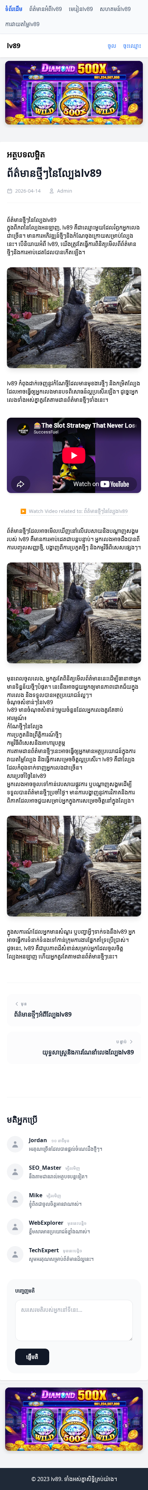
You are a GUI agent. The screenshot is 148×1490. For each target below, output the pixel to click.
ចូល (112, 46)
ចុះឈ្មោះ (132, 46)
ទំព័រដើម (13, 9)
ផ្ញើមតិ (32, 1357)
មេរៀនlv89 (81, 9)
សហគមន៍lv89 (115, 9)
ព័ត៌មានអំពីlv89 (45, 9)
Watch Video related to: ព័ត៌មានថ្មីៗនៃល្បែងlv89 (74, 511)
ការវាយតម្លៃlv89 (22, 24)
